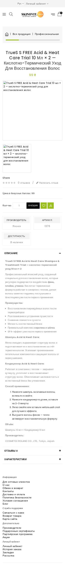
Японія (16, 226)
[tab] (32, 253)
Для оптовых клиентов (16, 482)
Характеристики (15, 459)
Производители (12, 528)
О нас (6, 485)
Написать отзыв (48, 182)
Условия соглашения (15, 500)
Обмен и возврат (13, 488)
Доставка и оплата (14, 494)
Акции (6, 537)
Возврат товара (12, 516)
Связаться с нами (13, 512)
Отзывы (11, 450)
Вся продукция (22, 34)
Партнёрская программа (18, 534)
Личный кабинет (12, 546)
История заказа (12, 549)
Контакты (8, 491)
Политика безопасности (17, 497)
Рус (19, 3)
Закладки (8, 552)
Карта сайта (10, 519)
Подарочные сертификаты (19, 531)
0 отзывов (24, 182)
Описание (11, 253)
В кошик (33, 205)
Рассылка (8, 555)
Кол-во (7, 205)
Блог (5, 503)
